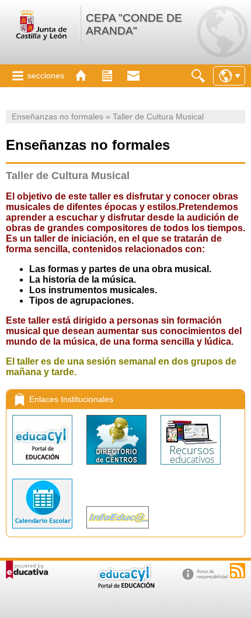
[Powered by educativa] (27, 570)
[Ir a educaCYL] (125, 585)
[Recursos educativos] (190, 467)
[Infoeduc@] (118, 531)
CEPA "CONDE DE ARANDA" (134, 24)
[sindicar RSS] (237, 570)
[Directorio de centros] (118, 467)
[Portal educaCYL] (43, 467)
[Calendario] (43, 531)
